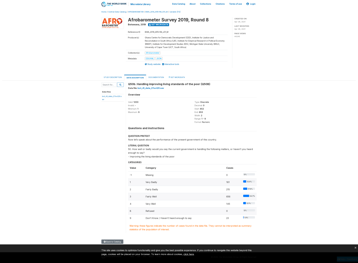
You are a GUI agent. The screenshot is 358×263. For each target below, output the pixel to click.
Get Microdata (159, 24)
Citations (220, 4)
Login (252, 4)
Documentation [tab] (156, 77)
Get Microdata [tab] (177, 77)
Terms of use (235, 4)
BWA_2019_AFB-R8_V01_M (156, 12)
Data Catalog (178, 4)
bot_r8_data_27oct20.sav (151, 88)
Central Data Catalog (117, 12)
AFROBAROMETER (136, 12)
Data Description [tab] (135, 78)
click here (188, 254)
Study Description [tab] (113, 77)
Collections (205, 4)
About (193, 4)
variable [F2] (174, 12)
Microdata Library (140, 4)
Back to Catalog (113, 241)
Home (103, 12)
